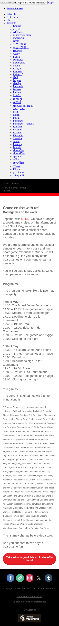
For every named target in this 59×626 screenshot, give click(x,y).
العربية (16, 29)
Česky (16, 53)
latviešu (17, 147)
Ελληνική (18, 74)
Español (17, 132)
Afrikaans (18, 32)
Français (17, 68)
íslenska (17, 89)
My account (30, 609)
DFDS (25, 219)
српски (17, 156)
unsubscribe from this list (29, 596)
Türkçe (16, 166)
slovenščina (19, 153)
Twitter (15, 8)
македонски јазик (23, 105)
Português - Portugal (23, 123)
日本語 (17, 95)
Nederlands (19, 62)
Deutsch (17, 71)
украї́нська (19, 172)
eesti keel (18, 59)
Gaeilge (17, 83)
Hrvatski (17, 50)
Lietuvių (17, 144)
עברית (16, 141)
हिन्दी (15, 77)
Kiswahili (18, 135)
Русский (17, 129)
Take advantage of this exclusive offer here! (29, 559)
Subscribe (12, 14)
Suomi (16, 65)
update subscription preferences (29, 601)
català (16, 40)
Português (18, 120)
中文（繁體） (21, 47)
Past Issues (12, 17)
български (19, 38)
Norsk (16, 114)
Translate (11, 23)
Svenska (17, 138)
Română (17, 126)
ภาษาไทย (18, 162)
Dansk (16, 56)
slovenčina (18, 150)
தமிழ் (16, 159)
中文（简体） (21, 44)
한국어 (17, 102)
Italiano (17, 92)
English (17, 26)
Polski (16, 117)
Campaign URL (8, 2)
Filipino (17, 169)
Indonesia (18, 86)
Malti (16, 111)
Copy (51, 2)
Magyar (17, 80)
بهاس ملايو (19, 108)
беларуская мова (22, 35)
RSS (9, 20)
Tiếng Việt (18, 175)
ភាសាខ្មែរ (17, 99)
